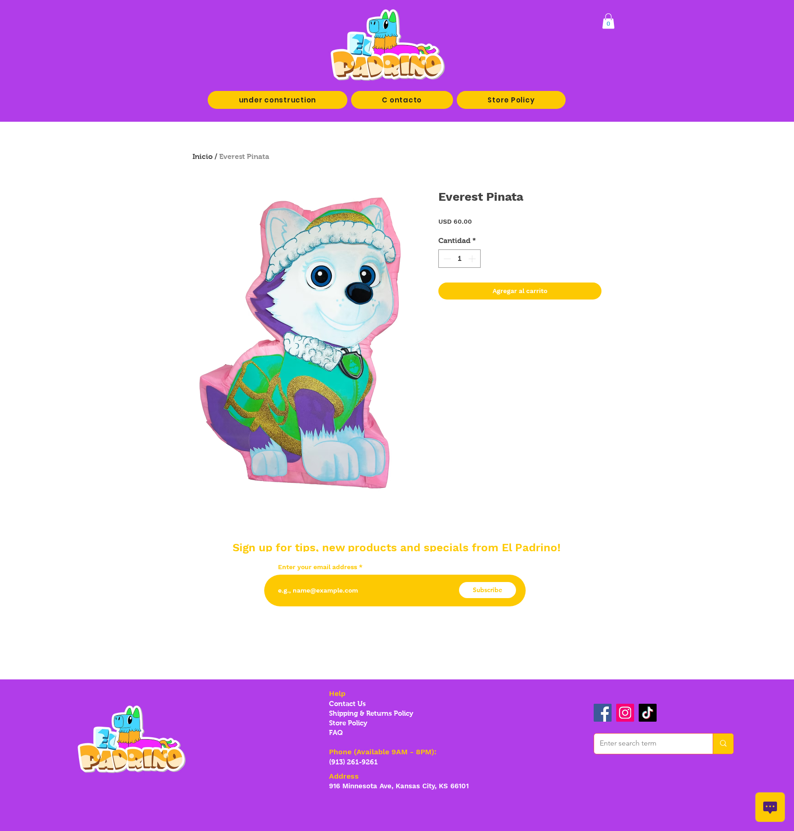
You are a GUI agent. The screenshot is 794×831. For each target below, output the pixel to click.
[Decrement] (446, 258)
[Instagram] (625, 713)
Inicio (203, 156)
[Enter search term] (723, 744)
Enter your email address (317, 567)
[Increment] (472, 258)
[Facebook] (603, 713)
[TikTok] (648, 713)
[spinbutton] (459, 258)
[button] (608, 20)
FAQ (336, 732)
